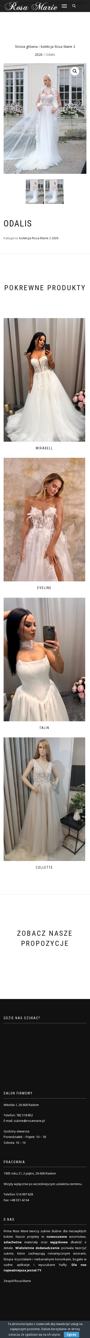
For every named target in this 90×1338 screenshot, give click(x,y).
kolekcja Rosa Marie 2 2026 (38, 238)
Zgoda (71, 1334)
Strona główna (26, 46)
